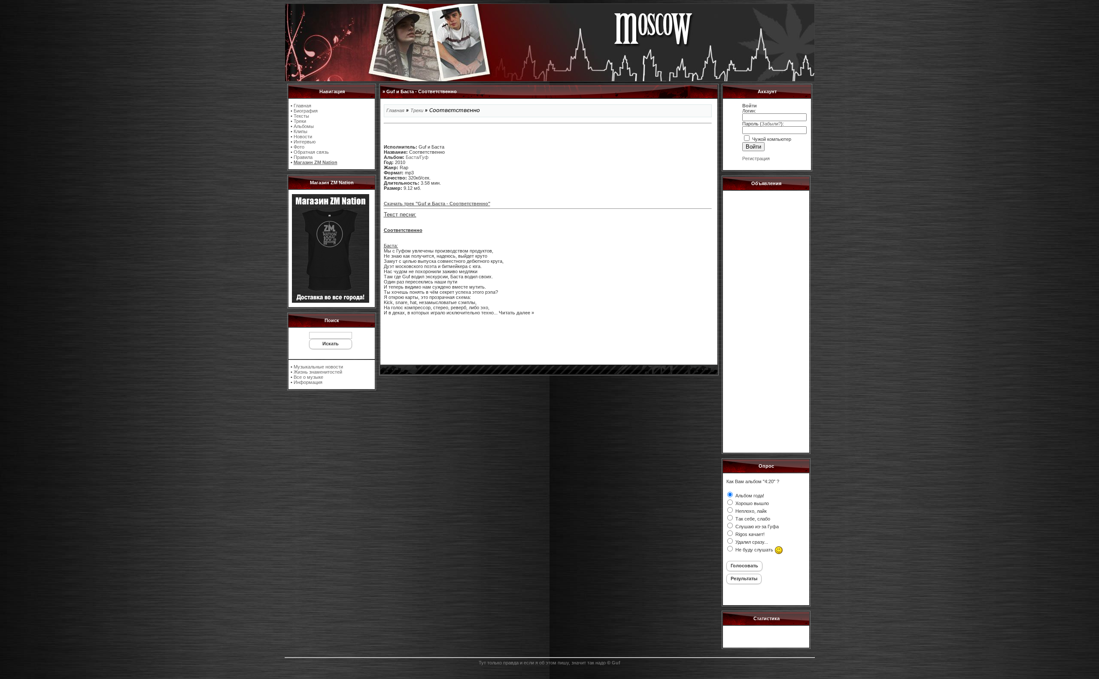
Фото (299, 146)
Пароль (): (763, 123)
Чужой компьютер (771, 139)
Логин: (749, 110)
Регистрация (756, 158)
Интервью (305, 141)
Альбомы (304, 126)
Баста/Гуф (417, 157)
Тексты (301, 116)
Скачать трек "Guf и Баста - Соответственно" (437, 203)
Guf (616, 662)
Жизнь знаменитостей (318, 372)
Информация (308, 382)
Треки (300, 121)
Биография (306, 110)
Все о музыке (308, 377)
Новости (303, 136)
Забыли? (771, 123)
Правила (303, 157)
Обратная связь (311, 152)
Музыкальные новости (318, 366)
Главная (302, 105)
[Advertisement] (548, 339)
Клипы (300, 131)
